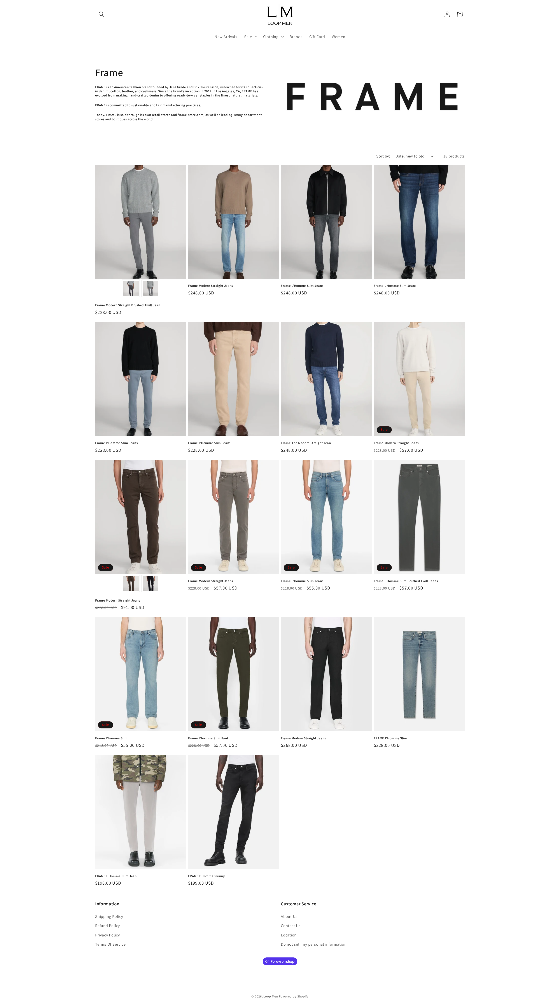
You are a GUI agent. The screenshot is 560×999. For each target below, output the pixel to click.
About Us (289, 916)
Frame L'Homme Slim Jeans (302, 285)
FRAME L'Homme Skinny (206, 876)
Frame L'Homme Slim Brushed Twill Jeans (406, 581)
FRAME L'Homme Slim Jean (116, 876)
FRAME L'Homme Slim (390, 738)
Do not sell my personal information (313, 944)
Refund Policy (107, 925)
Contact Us (291, 925)
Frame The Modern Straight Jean (306, 443)
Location (289, 935)
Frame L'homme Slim (111, 738)
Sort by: (383, 156)
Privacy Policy (107, 935)
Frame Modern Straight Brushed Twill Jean (127, 305)
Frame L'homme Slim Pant (208, 738)
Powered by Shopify (294, 996)
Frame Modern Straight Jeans (210, 285)
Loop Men (270, 996)
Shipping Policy (109, 916)
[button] (101, 14)
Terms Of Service (110, 944)
